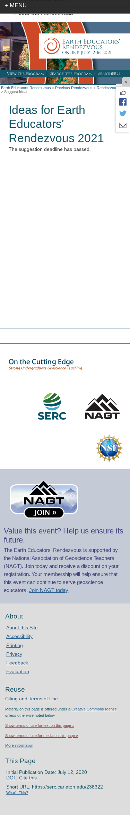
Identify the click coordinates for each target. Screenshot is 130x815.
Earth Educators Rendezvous (26, 88)
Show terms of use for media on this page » (41, 735)
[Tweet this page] (123, 114)
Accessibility (19, 636)
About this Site (22, 627)
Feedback (17, 663)
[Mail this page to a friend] (123, 126)
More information (19, 745)
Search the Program (71, 73)
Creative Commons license (94, 709)
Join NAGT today (48, 590)
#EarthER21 (109, 73)
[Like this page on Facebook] (123, 92)
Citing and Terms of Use (31, 698)
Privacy (14, 654)
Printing (14, 645)
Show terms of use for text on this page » (39, 725)
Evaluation (17, 671)
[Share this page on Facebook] (123, 102)
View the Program (25, 73)
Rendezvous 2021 (112, 88)
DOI (10, 778)
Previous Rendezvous (74, 88)
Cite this (28, 778)
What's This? (17, 793)
